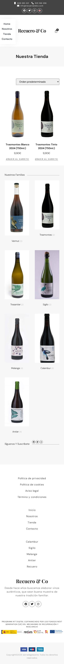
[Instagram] (34, 10)
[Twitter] (29, 10)
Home (7, 23)
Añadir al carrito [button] (17, 159)
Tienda (7, 34)
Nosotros (7, 28)
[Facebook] (24, 10)
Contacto (7, 39)
